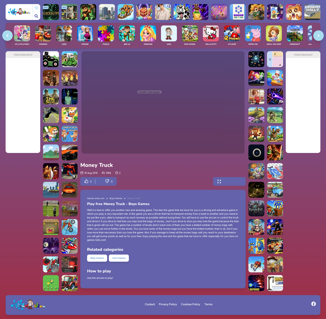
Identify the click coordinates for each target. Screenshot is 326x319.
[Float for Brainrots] (126, 12)
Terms (208, 304)
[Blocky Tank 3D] (70, 59)
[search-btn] (36, 16)
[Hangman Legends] (275, 283)
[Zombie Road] (256, 134)
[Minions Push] (51, 283)
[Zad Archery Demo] (275, 115)
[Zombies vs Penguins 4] (51, 171)
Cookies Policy (190, 304)
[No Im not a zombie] (70, 96)
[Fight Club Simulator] (275, 246)
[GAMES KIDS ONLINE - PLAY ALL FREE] (19, 11)
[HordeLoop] (256, 59)
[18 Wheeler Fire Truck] (70, 264)
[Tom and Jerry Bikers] (51, 190)
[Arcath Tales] (256, 227)
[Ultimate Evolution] (256, 246)
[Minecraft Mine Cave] (51, 227)
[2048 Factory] (144, 12)
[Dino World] (275, 134)
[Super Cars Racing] (70, 190)
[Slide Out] (256, 78)
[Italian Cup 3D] (51, 208)
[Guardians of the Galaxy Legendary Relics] (51, 246)
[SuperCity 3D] (107, 12)
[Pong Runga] (275, 96)
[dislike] (107, 181)
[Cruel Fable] (256, 190)
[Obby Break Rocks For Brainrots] (275, 208)
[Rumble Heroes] (275, 12)
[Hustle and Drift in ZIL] (275, 190)
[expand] (219, 181)
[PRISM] (256, 152)
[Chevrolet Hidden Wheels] (70, 152)
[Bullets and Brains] (70, 78)
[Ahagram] (238, 12)
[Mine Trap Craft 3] (70, 115)
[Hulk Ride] (70, 208)
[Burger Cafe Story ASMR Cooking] (256, 96)
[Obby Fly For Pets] (256, 264)
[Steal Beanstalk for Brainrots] (256, 12)
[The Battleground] (51, 96)
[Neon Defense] (256, 283)
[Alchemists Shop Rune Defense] (275, 152)
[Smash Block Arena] (70, 134)
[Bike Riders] (70, 227)
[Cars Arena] (275, 171)
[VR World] (51, 115)
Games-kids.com (95, 198)
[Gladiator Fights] (51, 78)
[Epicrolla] (256, 171)
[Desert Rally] (312, 12)
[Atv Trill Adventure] (51, 264)
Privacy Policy (168, 304)
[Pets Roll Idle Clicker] (294, 12)
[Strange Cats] (182, 12)
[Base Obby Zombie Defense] (275, 227)
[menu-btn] (36, 8)
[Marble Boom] (219, 12)
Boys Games (116, 198)
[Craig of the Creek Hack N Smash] (51, 134)
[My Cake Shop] (275, 78)
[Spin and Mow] (256, 115)
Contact (150, 304)
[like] (86, 181)
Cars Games (118, 258)
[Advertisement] (23, 109)
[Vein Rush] (88, 12)
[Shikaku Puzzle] (275, 59)
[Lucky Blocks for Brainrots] (200, 12)
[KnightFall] (256, 208)
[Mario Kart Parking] (70, 246)
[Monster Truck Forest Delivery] (51, 59)
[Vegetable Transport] (70, 283)
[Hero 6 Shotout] (70, 171)
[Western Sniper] (275, 264)
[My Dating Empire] (163, 12)
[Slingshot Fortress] (51, 152)
